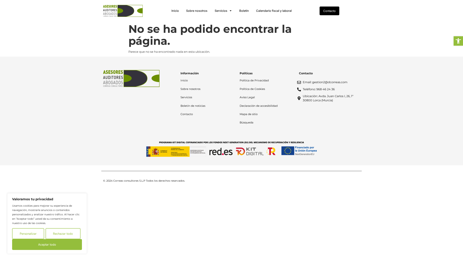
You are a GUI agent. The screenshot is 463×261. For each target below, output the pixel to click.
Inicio (175, 11)
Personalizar (28, 233)
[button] (458, 41)
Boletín (244, 11)
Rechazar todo (63, 233)
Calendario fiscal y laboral (274, 11)
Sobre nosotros (196, 11)
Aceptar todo (47, 244)
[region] (47, 223)
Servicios (221, 11)
